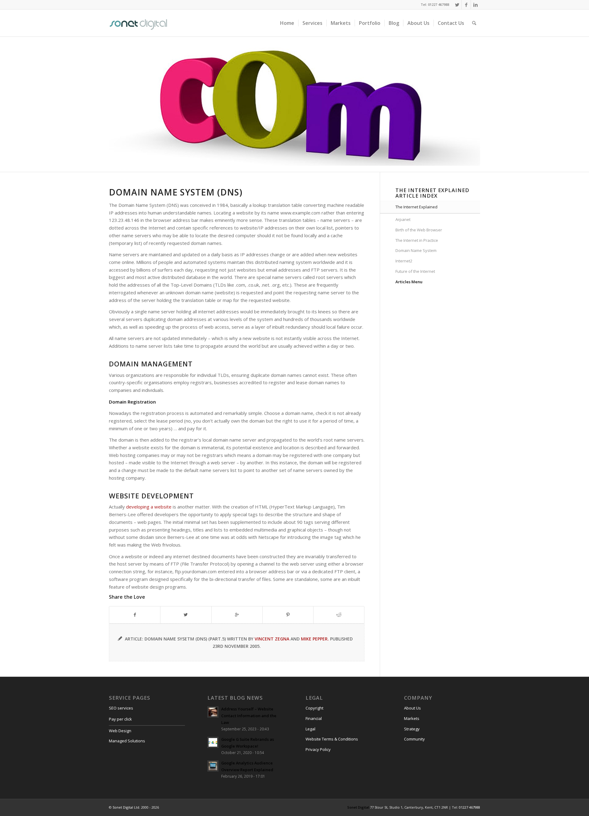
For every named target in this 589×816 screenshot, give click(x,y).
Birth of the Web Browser (418, 230)
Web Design (120, 730)
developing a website (148, 507)
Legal (310, 729)
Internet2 (403, 261)
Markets (411, 718)
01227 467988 (469, 807)
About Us (412, 708)
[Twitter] (456, 4)
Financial (314, 718)
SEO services (121, 708)
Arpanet (402, 219)
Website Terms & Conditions (332, 739)
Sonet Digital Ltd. (126, 807)
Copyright (314, 708)
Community (414, 739)
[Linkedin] (475, 4)
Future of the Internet (415, 271)
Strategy (412, 729)
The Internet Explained (416, 207)
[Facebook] (466, 4)
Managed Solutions (127, 741)
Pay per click (120, 719)
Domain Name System (416, 250)
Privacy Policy (318, 749)
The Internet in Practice (416, 240)
